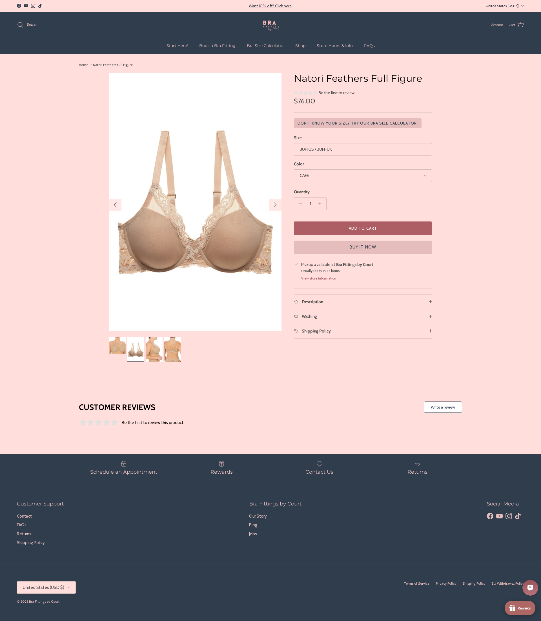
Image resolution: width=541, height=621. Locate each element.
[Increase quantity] (321, 204)
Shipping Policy (31, 542)
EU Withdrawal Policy (508, 583)
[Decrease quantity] (299, 204)
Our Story (258, 516)
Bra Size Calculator (265, 45)
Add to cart (363, 228)
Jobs (253, 533)
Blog (253, 524)
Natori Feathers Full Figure (113, 65)
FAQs (369, 45)
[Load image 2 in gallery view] (195, 202)
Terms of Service (416, 583)
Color (299, 164)
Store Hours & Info (335, 45)
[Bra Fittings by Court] (271, 24)
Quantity (302, 191)
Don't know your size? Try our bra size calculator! (358, 123)
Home (83, 65)
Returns (24, 533)
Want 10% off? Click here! (270, 5)
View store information (318, 278)
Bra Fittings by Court (44, 601)
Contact (24, 516)
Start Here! (177, 45)
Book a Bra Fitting (217, 45)
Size (298, 137)
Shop (300, 45)
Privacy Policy (446, 583)
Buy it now (363, 247)
